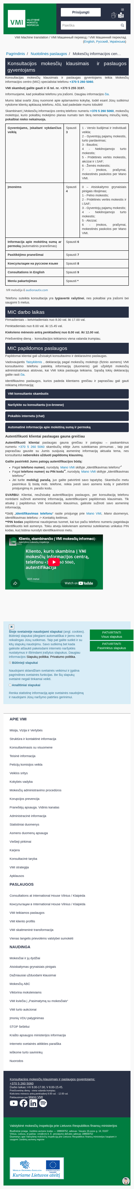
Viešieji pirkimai (20, 841)
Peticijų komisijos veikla (26, 764)
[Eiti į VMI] (23, 19)
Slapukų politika (38, 657)
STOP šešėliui (19, 1026)
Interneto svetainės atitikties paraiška (35, 1044)
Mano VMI (67, 467)
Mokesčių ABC (20, 984)
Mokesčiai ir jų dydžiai (25, 958)
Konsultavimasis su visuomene (31, 747)
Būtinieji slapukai (24, 662)
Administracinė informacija (28, 816)
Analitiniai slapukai (25, 685)
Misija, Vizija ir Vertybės (26, 730)
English (89, 41)
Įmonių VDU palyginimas (27, 1018)
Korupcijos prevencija (24, 799)
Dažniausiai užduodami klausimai (33, 975)
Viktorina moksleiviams (26, 992)
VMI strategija (19, 867)
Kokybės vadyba (21, 781)
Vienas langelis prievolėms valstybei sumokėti (41, 938)
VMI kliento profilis (22, 921)
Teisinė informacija (22, 756)
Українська (117, 41)
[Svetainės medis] (122, 10)
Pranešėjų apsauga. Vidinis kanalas (34, 807)
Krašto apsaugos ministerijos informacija (38, 1035)
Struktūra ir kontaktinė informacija (33, 739)
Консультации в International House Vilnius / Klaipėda (47, 904)
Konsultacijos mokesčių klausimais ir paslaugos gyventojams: (52, 1079)
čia (107, 94)
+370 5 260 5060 (81, 82)
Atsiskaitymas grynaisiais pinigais (33, 966)
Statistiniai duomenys (24, 824)
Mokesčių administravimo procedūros (35, 790)
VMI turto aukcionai (23, 1009)
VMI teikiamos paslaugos (27, 913)
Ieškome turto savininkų (26, 1052)
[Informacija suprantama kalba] (121, 17)
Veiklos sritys (19, 773)
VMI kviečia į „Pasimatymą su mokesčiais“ (39, 1001)
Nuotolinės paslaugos (49, 54)
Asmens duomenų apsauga (29, 833)
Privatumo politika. (63, 657)
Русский (102, 41)
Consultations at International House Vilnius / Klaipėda (47, 895)
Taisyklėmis (34, 362)
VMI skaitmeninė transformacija (31, 930)
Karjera (15, 850)
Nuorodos (16, 1061)
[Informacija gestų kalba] (114, 17)
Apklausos (17, 876)
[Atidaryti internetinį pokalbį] (126, 1181)
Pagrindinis (15, 54)
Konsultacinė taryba (23, 859)
